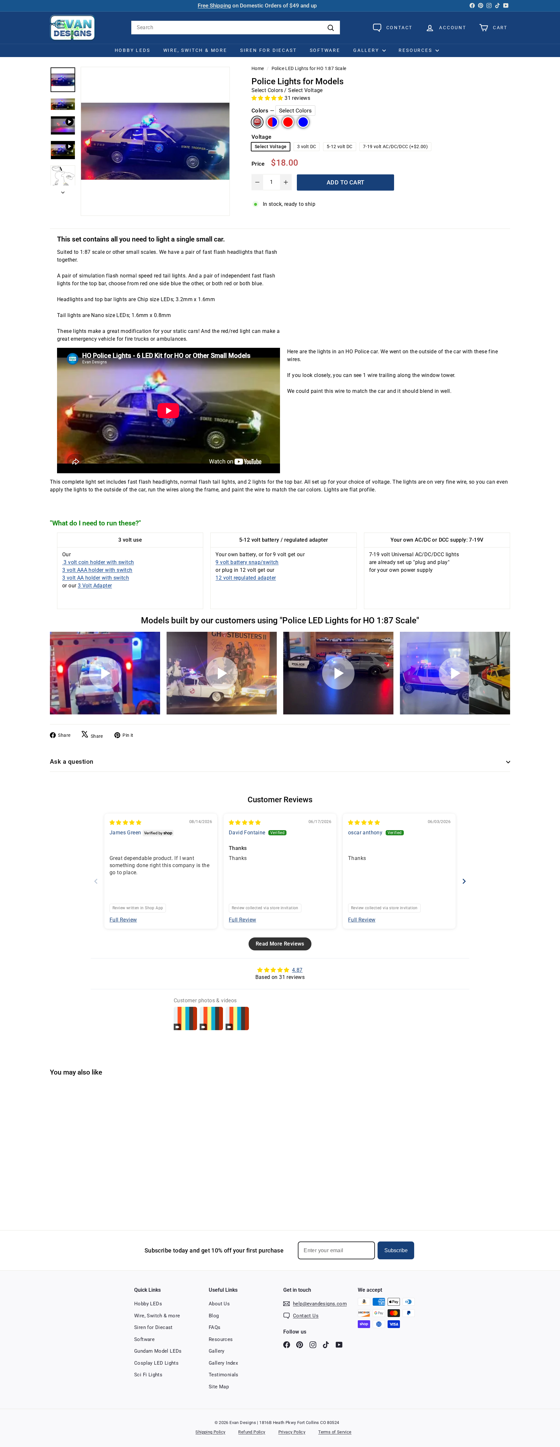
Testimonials (224, 1375)
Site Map (219, 1387)
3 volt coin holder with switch (98, 562)
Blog (214, 1316)
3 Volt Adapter (95, 585)
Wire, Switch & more (157, 1316)
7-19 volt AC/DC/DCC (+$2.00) (395, 146)
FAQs (215, 1327)
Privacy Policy (292, 1431)
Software (325, 50)
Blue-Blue (303, 122)
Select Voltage (271, 146)
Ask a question (72, 761)
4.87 (297, 970)
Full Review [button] (123, 920)
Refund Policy (251, 1431)
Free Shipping (214, 6)
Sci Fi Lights (148, 1375)
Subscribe (396, 1250)
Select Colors (257, 122)
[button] (268, 98)
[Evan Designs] (72, 28)
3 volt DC (306, 146)
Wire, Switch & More (195, 50)
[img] (125, 822)
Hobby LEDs (132, 50)
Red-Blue (272, 122)
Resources (416, 50)
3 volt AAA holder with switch (97, 570)
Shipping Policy (210, 1431)
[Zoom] (155, 141)
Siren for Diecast (268, 50)
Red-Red (288, 122)
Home (257, 68)
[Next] (63, 190)
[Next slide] (464, 881)
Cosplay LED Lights (156, 1363)
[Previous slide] (96, 881)
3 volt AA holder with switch (95, 578)
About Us (219, 1304)
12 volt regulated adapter (246, 578)
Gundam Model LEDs (158, 1351)
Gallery (367, 50)
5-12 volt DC (340, 146)
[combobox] (235, 27)
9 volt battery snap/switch (247, 562)
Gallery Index (223, 1363)
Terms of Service (334, 1431)
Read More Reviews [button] (280, 944)
